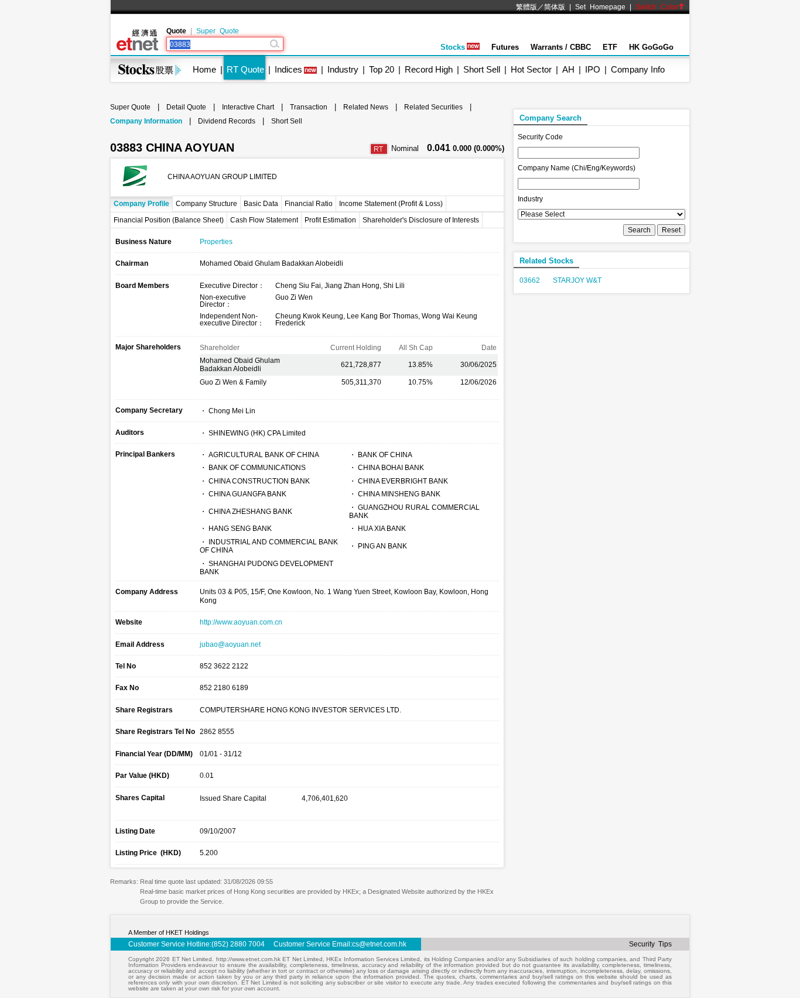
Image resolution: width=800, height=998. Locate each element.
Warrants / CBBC (561, 47)
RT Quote (245, 69)
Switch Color (656, 7)
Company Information (146, 121)
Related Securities (433, 107)
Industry (342, 69)
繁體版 (526, 7)
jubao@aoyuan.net (230, 644)
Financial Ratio (309, 204)
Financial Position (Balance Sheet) (169, 220)
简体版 (554, 7)
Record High (429, 69)
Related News (365, 107)
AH (568, 69)
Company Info (638, 69)
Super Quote (217, 31)
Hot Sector (531, 69)
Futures (505, 47)
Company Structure (206, 204)
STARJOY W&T (577, 280)
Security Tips (650, 944)
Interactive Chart (248, 107)
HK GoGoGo (651, 47)
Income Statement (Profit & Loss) (391, 204)
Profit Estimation (330, 220)
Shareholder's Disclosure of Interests (421, 220)
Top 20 (381, 69)
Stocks (452, 47)
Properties (216, 242)
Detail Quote (186, 107)
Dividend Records (226, 121)
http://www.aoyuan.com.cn (241, 622)
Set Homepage (600, 7)
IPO (592, 69)
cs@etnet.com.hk (379, 944)
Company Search (550, 118)
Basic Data (261, 204)
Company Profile (141, 204)
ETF (610, 47)
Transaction (308, 107)
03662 (529, 280)
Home (204, 69)
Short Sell (481, 69)
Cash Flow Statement (264, 220)
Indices (288, 69)
